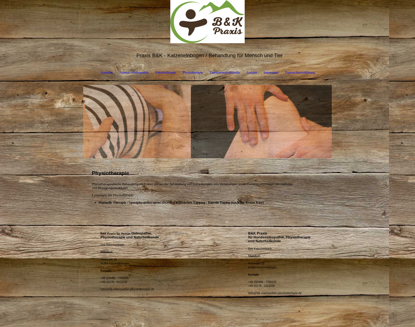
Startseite (107, 72)
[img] (207, 21)
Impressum (270, 72)
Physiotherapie (193, 72)
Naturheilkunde (165, 72)
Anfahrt (251, 72)
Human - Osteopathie (133, 72)
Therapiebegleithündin (224, 72)
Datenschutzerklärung (300, 72)
